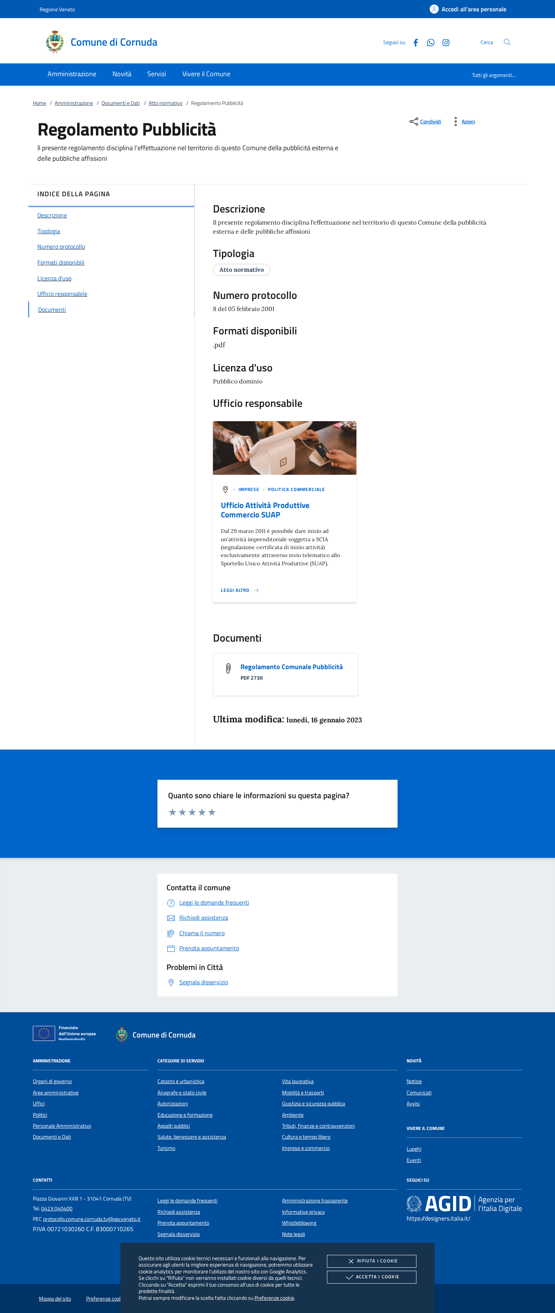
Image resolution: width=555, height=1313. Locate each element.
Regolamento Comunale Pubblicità (291, 667)
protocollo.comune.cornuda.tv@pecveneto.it (91, 1219)
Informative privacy (303, 1212)
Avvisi (413, 1103)
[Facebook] (412, 42)
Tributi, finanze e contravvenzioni (318, 1126)
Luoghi (414, 1149)
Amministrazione (74, 103)
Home (39, 103)
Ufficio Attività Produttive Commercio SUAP (265, 509)
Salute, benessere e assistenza (191, 1137)
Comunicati (419, 1092)
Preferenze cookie (274, 1298)
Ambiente (293, 1115)
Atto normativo (165, 103)
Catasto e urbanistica (180, 1081)
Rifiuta (377, 1260)
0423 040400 (56, 1208)
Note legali (293, 1234)
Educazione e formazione (185, 1115)
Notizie (414, 1081)
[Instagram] (442, 42)
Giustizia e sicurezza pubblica (313, 1103)
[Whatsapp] (427, 42)
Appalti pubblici (173, 1126)
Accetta (377, 1276)
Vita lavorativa (298, 1081)
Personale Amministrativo (62, 1126)
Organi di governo (52, 1081)
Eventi (414, 1160)
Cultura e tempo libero (306, 1137)
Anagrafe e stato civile (182, 1092)
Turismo (166, 1148)
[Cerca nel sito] (507, 42)
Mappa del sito (55, 1299)
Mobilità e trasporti (303, 1092)
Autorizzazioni (172, 1103)
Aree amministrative (56, 1092)
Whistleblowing (299, 1223)
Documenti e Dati (121, 103)
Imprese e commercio (306, 1148)
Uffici (39, 1103)
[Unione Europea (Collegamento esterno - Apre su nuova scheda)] (66, 1034)
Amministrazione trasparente (315, 1200)
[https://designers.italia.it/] (464, 1204)
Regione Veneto (57, 9)
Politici (40, 1115)
